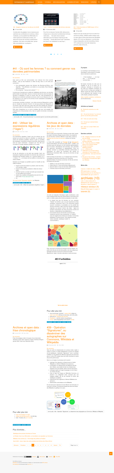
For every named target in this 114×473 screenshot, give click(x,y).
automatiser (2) (86, 174)
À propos (93, 2)
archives (64, 322)
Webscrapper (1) (90, 189)
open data (59, 322)
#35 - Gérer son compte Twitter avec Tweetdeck (90, 127)
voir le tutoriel (29, 418)
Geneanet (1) (84, 184)
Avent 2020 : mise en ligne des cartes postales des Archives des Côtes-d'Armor (32, 441)
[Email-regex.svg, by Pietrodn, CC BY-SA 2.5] (29, 149)
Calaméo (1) (84, 169)
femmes (34, 114)
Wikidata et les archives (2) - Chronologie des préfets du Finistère (29, 438)
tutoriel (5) (85, 191)
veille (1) (83, 181)
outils (29, 182)
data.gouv (69, 322)
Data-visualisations (59, 2)
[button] (11, 32)
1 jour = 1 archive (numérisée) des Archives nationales (56, 27)
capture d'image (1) (94, 182)
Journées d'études (73, 2)
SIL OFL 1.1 (30, 464)
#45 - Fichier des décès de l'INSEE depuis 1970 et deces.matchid (86, 27)
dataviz (54, 322)
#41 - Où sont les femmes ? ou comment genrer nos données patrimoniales (44, 69)
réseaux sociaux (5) (90, 186)
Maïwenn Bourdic (97, 101)
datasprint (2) (85, 183)
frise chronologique (17, 424)
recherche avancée (17, 182)
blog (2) (83, 189)
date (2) (90, 169)
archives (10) (90, 177)
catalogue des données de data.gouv (56, 138)
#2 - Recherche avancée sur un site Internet (89, 110)
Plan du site (42, 456)
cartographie (49, 322)
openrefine (25, 114)
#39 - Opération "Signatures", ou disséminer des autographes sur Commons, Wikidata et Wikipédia (60, 334)
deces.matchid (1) (92, 184)
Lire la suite (18, 47)
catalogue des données (62, 316)
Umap (51, 319)
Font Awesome (16, 464)
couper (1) (97, 189)
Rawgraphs (53, 318)
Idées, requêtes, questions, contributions (91, 97)
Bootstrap (15, 462)
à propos (34, 456)
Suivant (55, 445)
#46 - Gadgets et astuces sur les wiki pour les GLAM (26, 27)
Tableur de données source (22, 416)
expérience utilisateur (17, 114)
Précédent (23, 445)
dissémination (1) (87, 171)
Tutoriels (48, 2)
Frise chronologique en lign (22, 414)
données (30, 114)
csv (26, 182)
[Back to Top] (110, 453)
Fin (60, 445)
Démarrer (16, 445)
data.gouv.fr (75, 142)
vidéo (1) (95, 169)
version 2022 (68, 313)
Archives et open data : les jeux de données (60, 124)
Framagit (65, 142)
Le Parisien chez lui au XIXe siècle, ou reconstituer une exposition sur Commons (33, 436)
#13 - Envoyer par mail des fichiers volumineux (89, 122)
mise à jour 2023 (54, 315)
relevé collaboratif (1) (90, 181)
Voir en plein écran (63, 305)
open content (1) (95, 174)
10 (51, 445)
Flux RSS (58, 456)
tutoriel (23, 182)
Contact (50, 456)
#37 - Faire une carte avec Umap (89, 119)
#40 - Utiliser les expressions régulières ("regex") (26, 126)
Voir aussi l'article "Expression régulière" (22, 180)
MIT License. (45, 462)
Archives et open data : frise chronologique (26, 328)
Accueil (40, 2)
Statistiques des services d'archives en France (24, 433)
